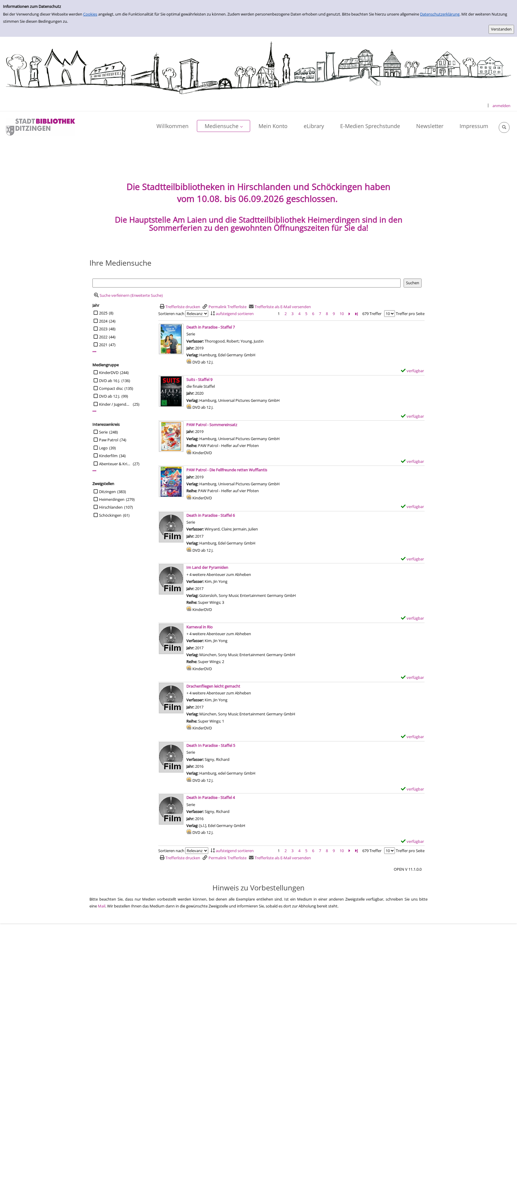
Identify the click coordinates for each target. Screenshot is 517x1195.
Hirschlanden (111, 507)
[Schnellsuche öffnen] (504, 127)
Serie (103, 432)
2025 (103, 313)
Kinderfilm (108, 455)
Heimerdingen (111, 499)
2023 (103, 329)
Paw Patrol (108, 440)
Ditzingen (107, 491)
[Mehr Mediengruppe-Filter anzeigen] (94, 411)
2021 (103, 344)
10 (342, 313)
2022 (103, 337)
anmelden (501, 105)
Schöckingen (110, 515)
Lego (103, 448)
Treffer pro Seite (410, 313)
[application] (223, 126)
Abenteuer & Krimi (115, 463)
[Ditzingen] (40, 126)
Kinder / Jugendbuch (115, 404)
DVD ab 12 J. (109, 396)
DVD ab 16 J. (109, 380)
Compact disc (111, 388)
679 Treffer (371, 313)
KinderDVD (108, 372)
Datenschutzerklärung (440, 14)
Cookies (90, 14)
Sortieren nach (171, 313)
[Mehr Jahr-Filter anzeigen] (94, 352)
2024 (103, 321)
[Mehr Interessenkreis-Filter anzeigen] (94, 471)
